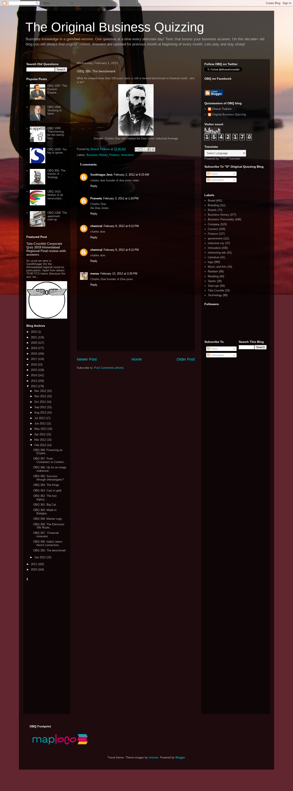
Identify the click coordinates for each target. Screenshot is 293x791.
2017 (34, 359)
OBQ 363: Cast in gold (47, 490)
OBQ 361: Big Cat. (45, 504)
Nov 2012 (40, 396)
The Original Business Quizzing (114, 27)
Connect (213, 229)
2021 (34, 337)
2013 (34, 380)
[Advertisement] (46, 646)
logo (210, 262)
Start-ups (213, 285)
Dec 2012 (40, 391)
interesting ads (217, 252)
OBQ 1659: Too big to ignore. (57, 151)
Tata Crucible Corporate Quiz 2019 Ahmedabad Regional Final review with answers (46, 249)
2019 (34, 348)
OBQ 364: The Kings (46, 485)
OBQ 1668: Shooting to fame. (54, 110)
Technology (215, 295)
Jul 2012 (40, 418)
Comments (217, 180)
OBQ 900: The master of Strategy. (56, 174)
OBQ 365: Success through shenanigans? (48, 478)
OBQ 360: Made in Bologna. (44, 511)
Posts (214, 173)
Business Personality (221, 219)
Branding (213, 205)
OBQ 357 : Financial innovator (46, 534)
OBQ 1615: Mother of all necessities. (55, 195)
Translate (234, 158)
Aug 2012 (40, 412)
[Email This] (137, 149)
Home (136, 359)
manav (94, 273)
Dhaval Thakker (222, 108)
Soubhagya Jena (101, 174)
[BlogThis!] (141, 149)
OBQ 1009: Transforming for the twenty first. (55, 133)
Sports (212, 281)
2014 (34, 375)
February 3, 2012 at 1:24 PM (121, 198)
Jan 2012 (40, 557)
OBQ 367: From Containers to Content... (49, 460)
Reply (93, 186)
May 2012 (40, 428)
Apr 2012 (40, 434)
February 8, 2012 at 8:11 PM (121, 226)
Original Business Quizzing (229, 114)
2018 (34, 353)
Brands (212, 210)
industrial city (216, 243)
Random (213, 271)
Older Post (186, 359)
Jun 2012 (40, 423)
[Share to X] (145, 149)
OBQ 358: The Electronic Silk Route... (49, 526)
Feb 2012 (40, 445)
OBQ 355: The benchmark (49, 550)
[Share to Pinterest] (153, 149)
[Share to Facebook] (149, 149)
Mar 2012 (40, 439)
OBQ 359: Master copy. (48, 518)
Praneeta (96, 198)
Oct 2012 (40, 401)
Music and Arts (217, 266)
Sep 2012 (40, 407)
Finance (114, 155)
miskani (153, 757)
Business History (97, 155)
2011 (34, 564)
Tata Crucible (216, 290)
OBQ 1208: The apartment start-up (57, 216)
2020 (34, 342)
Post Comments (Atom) (109, 367)
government (215, 238)
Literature (213, 257)
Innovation (127, 155)
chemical (96, 226)
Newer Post (87, 359)
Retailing (213, 276)
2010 (34, 569)
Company (214, 224)
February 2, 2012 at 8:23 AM (131, 174)
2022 (34, 331)
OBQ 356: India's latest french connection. (47, 543)
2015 (34, 370)
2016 (34, 364)
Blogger (180, 757)
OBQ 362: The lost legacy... (45, 497)
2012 (34, 386)
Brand (211, 200)
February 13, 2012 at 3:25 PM (118, 273)
